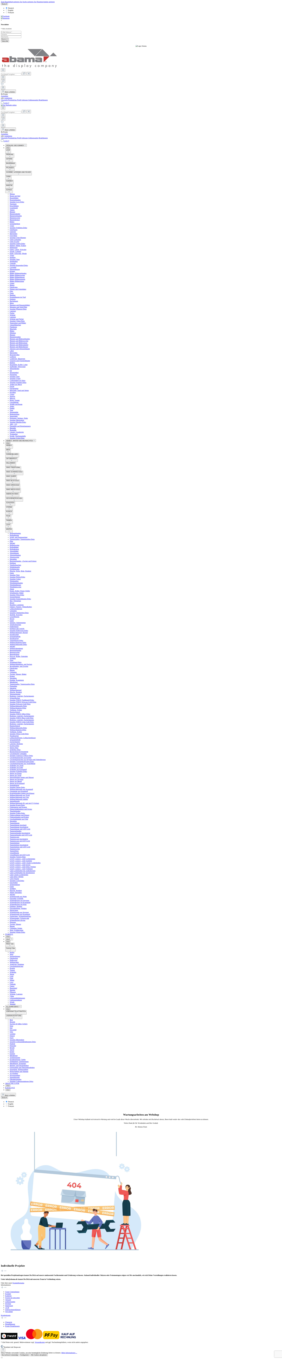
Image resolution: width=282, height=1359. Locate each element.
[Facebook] (5, 16)
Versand (8, 1300)
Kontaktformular (18, 1283)
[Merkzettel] (2, 85)
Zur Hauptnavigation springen (44, 2)
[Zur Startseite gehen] (29, 67)
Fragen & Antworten (12, 1298)
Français (11, 12)
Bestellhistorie (10, 1324)
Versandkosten (40, 1342)
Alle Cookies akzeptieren (39, 1355)
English (10, 10)
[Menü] (3, 70)
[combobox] (11, 74)
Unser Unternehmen (12, 1292)
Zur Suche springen (27, 2)
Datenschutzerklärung (12, 1310)
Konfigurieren (24, 1355)
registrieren (8, 98)
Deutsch (11, 8)
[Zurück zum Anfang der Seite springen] (3, 1350)
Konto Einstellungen (12, 1326)
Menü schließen (10, 92)
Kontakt (8, 1294)
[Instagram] (5, 18)
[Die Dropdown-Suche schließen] (29, 74)
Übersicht (4, 100)
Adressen (24, 100)
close (8, 148)
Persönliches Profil (14, 100)
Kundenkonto (5, 1315)
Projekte (8, 1304)
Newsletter (9, 1312)
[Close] (2, 1357)
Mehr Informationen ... (69, 1353)
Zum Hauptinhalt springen (10, 2)
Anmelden (4, 96)
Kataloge (8, 1296)
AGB (7, 1308)
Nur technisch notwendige (10, 1355)
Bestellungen (43, 100)
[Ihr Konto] (3, 88)
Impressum (9, 1306)
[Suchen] (24, 74)
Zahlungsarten (33, 100)
